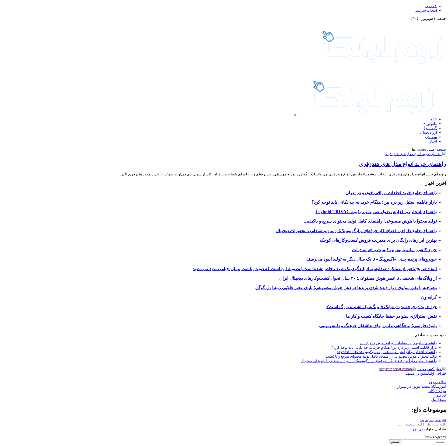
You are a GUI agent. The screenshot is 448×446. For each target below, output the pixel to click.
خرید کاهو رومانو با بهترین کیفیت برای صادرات (394, 249)
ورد (422, 420)
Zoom (438, 420)
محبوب (432, 335)
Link (431, 420)
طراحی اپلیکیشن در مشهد (426, 373)
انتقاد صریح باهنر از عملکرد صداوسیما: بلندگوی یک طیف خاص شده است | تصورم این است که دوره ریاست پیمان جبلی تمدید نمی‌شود (315, 268)
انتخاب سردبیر (426, 10)
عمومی (431, 6)
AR (444, 420)
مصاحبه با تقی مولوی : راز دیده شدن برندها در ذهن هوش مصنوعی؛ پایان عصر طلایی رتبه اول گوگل (346, 287)
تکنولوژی (430, 123)
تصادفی (420, 335)
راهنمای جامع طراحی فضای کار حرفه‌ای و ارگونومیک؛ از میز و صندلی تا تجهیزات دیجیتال (356, 230)
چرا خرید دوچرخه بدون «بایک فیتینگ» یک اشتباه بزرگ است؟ (381, 306)
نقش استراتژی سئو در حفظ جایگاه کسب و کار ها (391, 316)
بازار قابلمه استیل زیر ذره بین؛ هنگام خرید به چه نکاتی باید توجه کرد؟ (374, 202)
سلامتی (431, 137)
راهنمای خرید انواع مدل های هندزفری (402, 164)
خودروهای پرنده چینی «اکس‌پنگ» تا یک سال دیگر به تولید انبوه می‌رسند (372, 259)
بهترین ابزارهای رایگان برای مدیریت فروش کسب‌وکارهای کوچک (378, 240)
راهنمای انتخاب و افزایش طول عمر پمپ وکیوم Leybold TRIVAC (376, 211)
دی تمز (417, 429)
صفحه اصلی (436, 149)
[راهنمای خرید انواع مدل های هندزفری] (415, 154)
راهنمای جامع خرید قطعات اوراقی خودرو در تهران (391, 192)
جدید (442, 335)
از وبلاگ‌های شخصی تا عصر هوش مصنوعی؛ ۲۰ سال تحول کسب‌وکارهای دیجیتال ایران (358, 278)
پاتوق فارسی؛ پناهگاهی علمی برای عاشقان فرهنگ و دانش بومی (378, 325)
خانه (433, 119)
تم (426, 420)
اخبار (433, 141)
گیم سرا (430, 128)
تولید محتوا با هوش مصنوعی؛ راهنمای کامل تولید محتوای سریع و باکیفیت (370, 221)
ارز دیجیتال (428, 132)
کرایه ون (429, 297)
